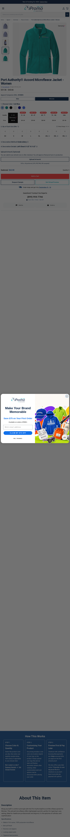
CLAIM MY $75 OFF (18, 433)
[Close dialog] (67, 396)
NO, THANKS (18, 438)
